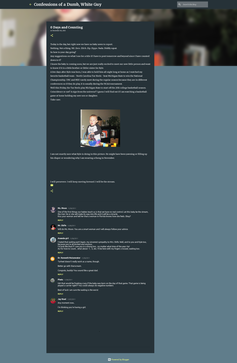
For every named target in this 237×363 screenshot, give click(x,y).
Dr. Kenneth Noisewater (69, 258)
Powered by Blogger (120, 359)
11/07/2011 (71, 299)
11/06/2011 (72, 208)
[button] (51, 35)
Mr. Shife (62, 225)
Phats (60, 279)
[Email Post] (51, 186)
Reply (60, 220)
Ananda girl (63, 238)
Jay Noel (62, 299)
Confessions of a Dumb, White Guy (67, 4)
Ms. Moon (62, 208)
